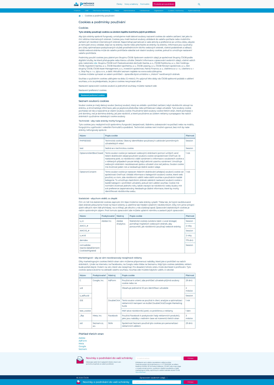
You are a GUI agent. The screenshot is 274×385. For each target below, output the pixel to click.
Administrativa (129, 11)
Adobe (82, 338)
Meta (81, 343)
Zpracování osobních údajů (152, 378)
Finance (77, 11)
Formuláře (144, 4)
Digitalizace (158, 11)
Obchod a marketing (101, 11)
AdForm (83, 341)
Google (82, 346)
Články (119, 4)
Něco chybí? (2, 88)
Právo (117, 11)
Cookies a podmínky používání (183, 378)
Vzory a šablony (131, 4)
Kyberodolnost (194, 11)
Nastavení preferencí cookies (93, 95)
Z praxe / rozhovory (176, 11)
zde (95, 63)
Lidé (86, 11)
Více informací (141, 372)
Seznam (83, 349)
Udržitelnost (145, 11)
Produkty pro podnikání (164, 4)
